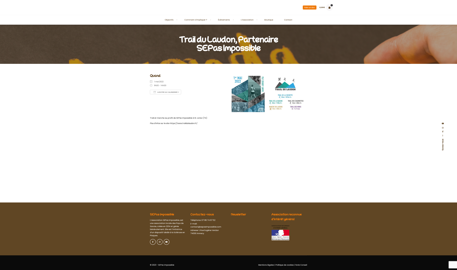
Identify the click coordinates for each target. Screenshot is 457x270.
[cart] (329, 7)
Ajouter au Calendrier (167, 92)
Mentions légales (266, 265)
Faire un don (309, 7)
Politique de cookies (285, 265)
